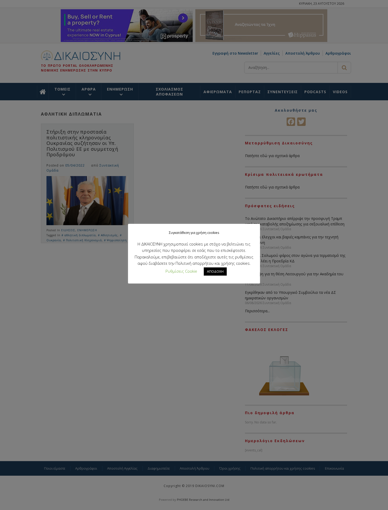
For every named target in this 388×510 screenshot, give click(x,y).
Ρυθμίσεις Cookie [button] (181, 271)
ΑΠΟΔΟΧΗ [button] (215, 271)
